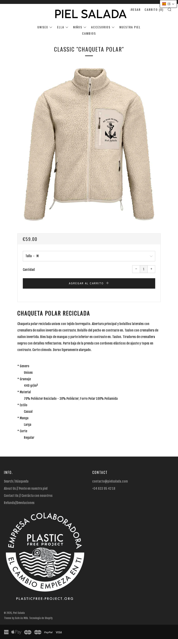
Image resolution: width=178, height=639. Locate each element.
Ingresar (133, 9)
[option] (89, 144)
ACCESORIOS (100, 27)
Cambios (89, 33)
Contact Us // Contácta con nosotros (28, 496)
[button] (168, 4)
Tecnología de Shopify (41, 618)
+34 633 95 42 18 (103, 488)
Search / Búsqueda (16, 481)
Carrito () (154, 9)
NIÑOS (77, 27)
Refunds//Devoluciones (19, 503)
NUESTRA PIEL (130, 27)
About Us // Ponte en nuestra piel (26, 488)
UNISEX (42, 27)
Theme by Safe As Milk (16, 618)
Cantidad (29, 270)
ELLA (60, 27)
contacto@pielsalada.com (110, 481)
